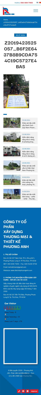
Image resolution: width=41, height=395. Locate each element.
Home (5, 19)
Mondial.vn (25, 373)
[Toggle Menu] (35, 10)
